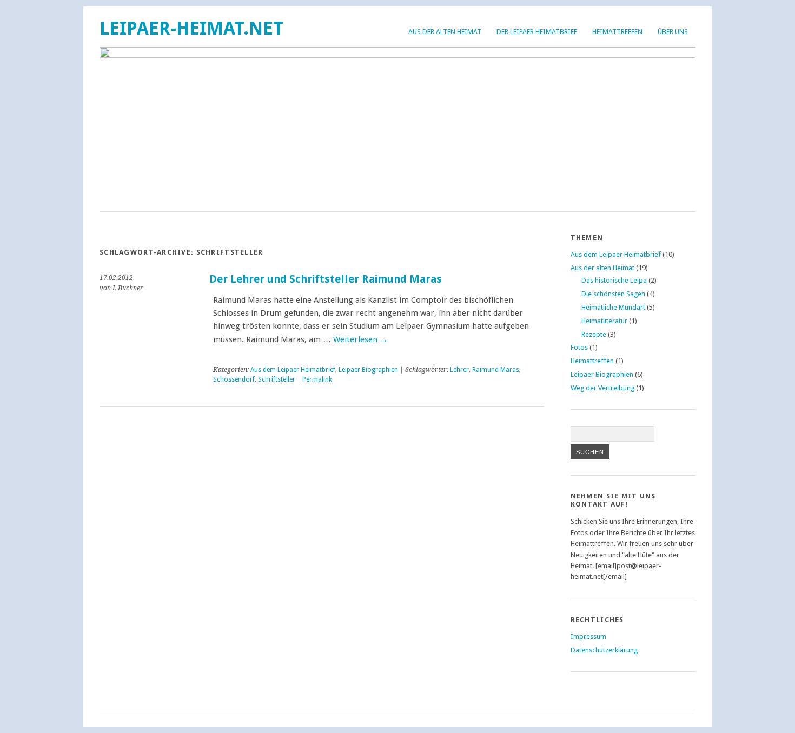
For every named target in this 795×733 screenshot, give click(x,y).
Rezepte (593, 334)
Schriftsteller (276, 379)
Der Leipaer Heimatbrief (536, 32)
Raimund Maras (495, 370)
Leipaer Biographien (368, 370)
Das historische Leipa (614, 280)
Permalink (317, 379)
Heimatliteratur (604, 321)
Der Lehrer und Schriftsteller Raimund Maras (325, 279)
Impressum (588, 636)
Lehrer (459, 370)
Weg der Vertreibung (602, 388)
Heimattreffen (617, 32)
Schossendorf (234, 379)
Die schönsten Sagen (613, 294)
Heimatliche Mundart (613, 307)
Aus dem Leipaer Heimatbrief (292, 370)
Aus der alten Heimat (444, 32)
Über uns (673, 32)
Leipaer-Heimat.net (191, 28)
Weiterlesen (360, 339)
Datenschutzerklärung (604, 650)
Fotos (579, 347)
